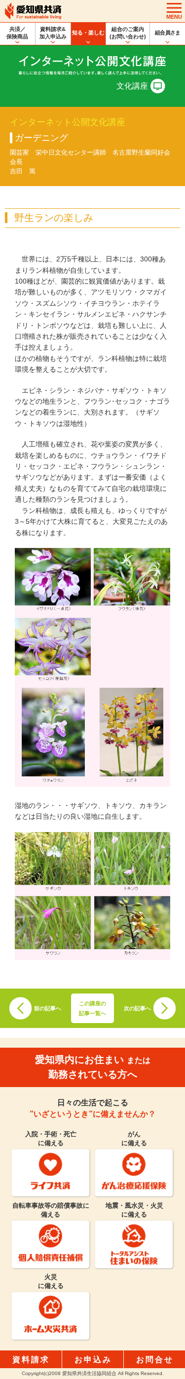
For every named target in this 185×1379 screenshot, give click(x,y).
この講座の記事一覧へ (92, 1008)
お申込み (93, 1359)
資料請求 (31, 1359)
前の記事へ (47, 1008)
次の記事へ (137, 1008)
